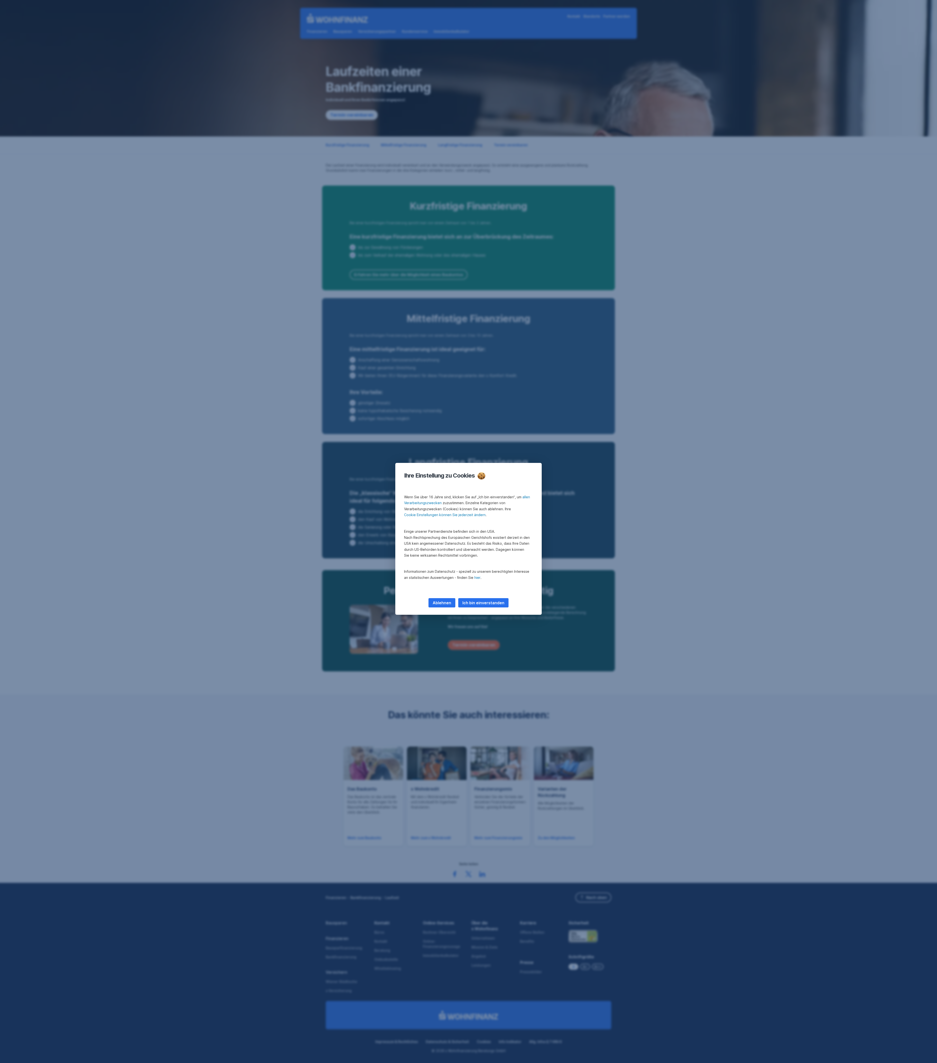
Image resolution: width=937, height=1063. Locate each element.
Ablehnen (442, 602)
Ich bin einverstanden (483, 602)
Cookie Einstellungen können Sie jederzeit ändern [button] (445, 515)
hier (477, 577)
